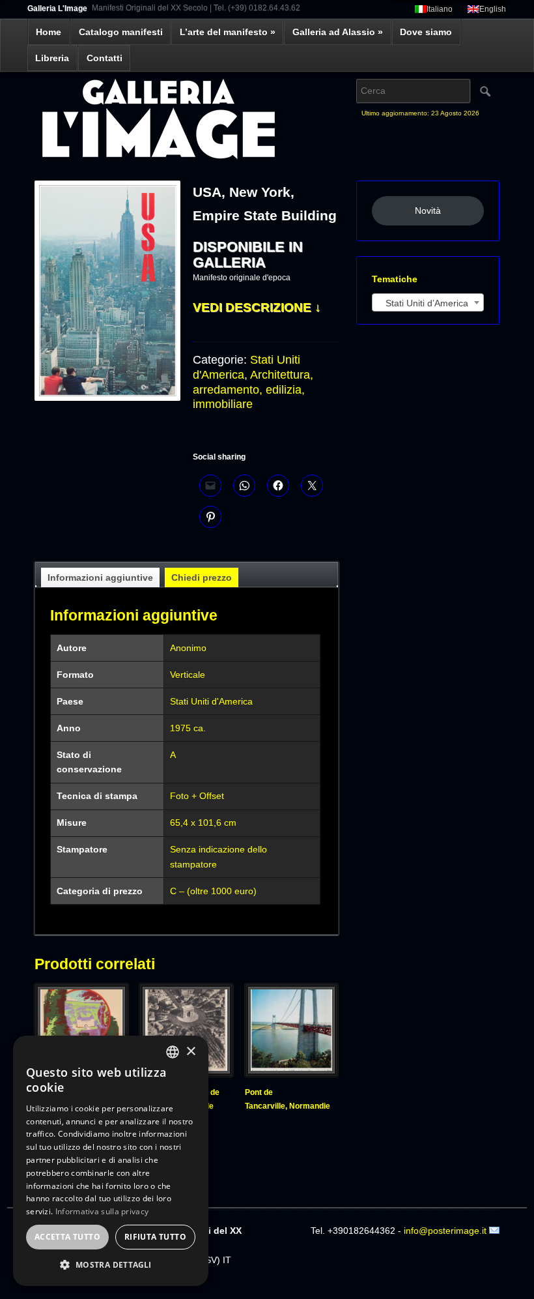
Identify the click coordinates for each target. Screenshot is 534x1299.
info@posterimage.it (445, 1230)
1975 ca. (188, 728)
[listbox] (172, 1051)
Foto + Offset (197, 796)
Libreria (52, 58)
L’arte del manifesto (227, 32)
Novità (428, 210)
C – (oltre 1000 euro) (213, 891)
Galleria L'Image (57, 8)
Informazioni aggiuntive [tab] (100, 577)
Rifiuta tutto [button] (155, 1236)
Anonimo (188, 648)
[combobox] (428, 302)
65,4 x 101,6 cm (203, 822)
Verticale (187, 674)
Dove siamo (426, 32)
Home (48, 32)
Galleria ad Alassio (337, 32)
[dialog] (110, 1161)
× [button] (190, 1052)
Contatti (104, 58)
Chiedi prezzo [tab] (201, 577)
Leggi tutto (270, 1123)
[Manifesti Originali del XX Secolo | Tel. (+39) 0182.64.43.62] (187, 121)
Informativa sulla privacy (102, 1211)
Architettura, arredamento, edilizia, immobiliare (253, 389)
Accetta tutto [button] (67, 1236)
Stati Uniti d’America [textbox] (423, 303)
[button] (110, 1265)
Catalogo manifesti (121, 32)
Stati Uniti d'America (211, 701)
